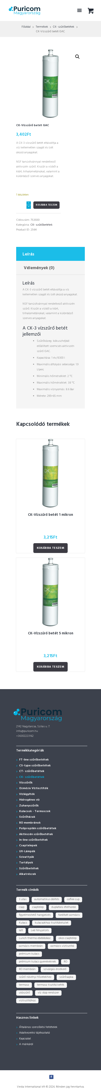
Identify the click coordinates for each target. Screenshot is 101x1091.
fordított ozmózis (69, 915)
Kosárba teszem (46, 205)
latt (21, 930)
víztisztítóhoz (27, 1000)
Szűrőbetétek (29, 868)
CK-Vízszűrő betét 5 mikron (50, 633)
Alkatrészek (27, 874)
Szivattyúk (26, 857)
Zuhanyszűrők (29, 805)
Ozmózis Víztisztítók (33, 788)
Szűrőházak (27, 817)
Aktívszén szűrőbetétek (36, 834)
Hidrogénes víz (29, 799)
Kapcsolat (25, 1038)
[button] (77, 56)
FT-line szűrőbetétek (34, 759)
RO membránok (30, 822)
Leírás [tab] (28, 254)
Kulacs (23, 922)
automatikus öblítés (46, 899)
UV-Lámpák (27, 851)
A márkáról (26, 1044)
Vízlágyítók (27, 794)
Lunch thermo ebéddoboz (35, 938)
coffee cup (73, 899)
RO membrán (27, 969)
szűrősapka (66, 977)
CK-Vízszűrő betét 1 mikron (50, 515)
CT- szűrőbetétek (31, 771)
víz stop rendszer (48, 992)
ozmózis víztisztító (62, 946)
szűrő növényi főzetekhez (35, 977)
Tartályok (26, 862)
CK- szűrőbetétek (63, 27)
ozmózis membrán (31, 946)
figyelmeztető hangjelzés (34, 915)
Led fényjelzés (40, 930)
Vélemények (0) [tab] (39, 268)
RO (65, 961)
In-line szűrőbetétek (33, 840)
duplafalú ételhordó (63, 907)
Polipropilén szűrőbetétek (37, 828)
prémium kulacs (29, 953)
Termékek (42, 27)
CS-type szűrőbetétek (35, 765)
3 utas (22, 899)
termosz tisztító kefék (50, 984)
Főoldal (26, 27)
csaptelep (38, 907)
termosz (24, 984)
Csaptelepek (28, 845)
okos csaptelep (67, 938)
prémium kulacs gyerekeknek (37, 961)
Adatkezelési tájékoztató (34, 1032)
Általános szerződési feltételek (38, 1027)
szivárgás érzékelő (54, 969)
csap (21, 907)
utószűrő (24, 992)
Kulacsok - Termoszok (34, 811)
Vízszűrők (26, 782)
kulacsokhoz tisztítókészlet (51, 922)
